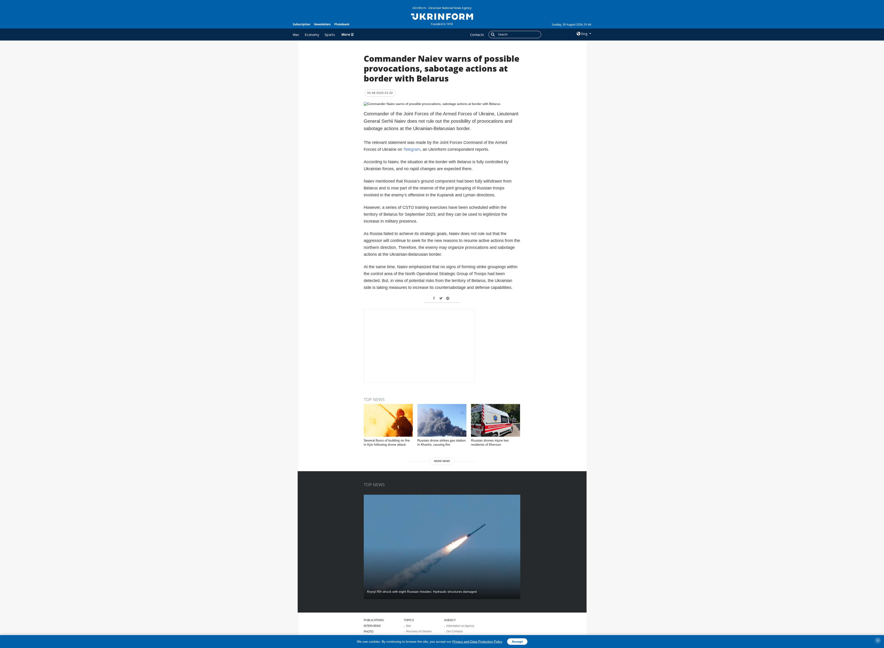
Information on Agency (460, 626)
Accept (517, 641)
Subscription (301, 24)
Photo (368, 631)
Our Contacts (454, 631)
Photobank (341, 24)
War (296, 34)
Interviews (372, 626)
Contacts (477, 34)
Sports (330, 34)
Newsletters (322, 24)
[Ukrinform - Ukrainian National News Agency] (442, 16)
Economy (312, 34)
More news (442, 461)
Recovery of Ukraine (419, 631)
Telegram (411, 149)
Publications (374, 620)
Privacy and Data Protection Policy (477, 641)
